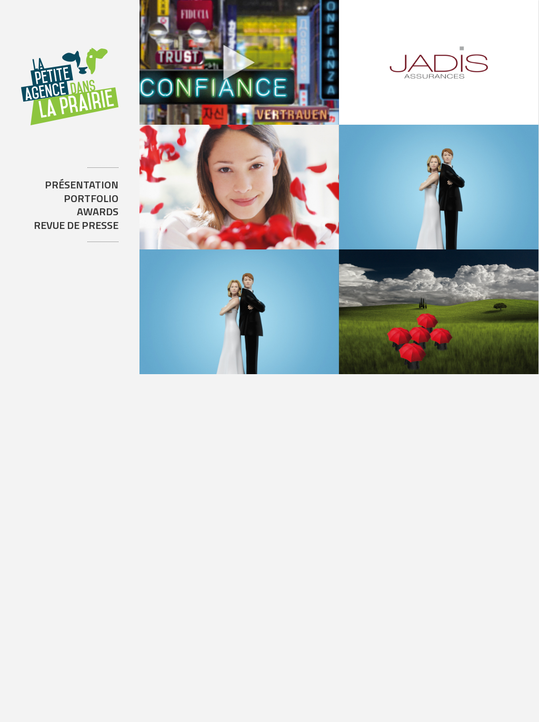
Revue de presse (76, 225)
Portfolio (91, 198)
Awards (97, 211)
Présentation (81, 184)
